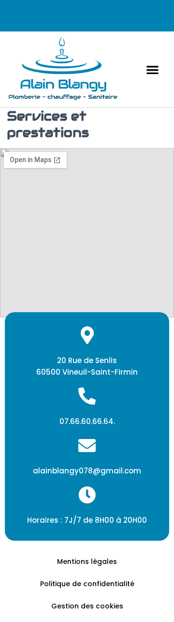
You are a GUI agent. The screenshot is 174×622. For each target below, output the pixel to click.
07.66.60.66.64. (87, 421)
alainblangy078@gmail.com (87, 471)
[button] (152, 69)
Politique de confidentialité (87, 584)
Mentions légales (87, 561)
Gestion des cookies (87, 606)
